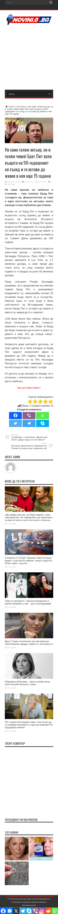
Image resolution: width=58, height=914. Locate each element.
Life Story (21, 106)
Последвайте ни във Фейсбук (21, 820)
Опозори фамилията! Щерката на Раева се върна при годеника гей (29, 446)
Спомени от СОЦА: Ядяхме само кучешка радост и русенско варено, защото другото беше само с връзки (28, 560)
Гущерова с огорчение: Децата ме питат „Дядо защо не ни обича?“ (29, 437)
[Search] (50, 2)
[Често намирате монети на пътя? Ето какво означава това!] (17, 874)
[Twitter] (15, 423)
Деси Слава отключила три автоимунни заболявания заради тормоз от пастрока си (29, 642)
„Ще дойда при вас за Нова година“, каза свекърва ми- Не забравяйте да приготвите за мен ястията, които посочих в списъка (29, 517)
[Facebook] (15, 415)
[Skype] (42, 423)
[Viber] (29, 415)
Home (11, 106)
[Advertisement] (29, 57)
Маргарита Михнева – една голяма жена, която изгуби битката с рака (27, 683)
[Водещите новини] (29, 23)
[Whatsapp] (42, 415)
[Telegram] (29, 423)
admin (18, 182)
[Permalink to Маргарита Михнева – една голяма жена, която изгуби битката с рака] (29, 678)
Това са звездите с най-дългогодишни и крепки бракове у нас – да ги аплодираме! (28, 602)
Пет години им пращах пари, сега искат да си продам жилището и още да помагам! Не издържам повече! (29, 725)
